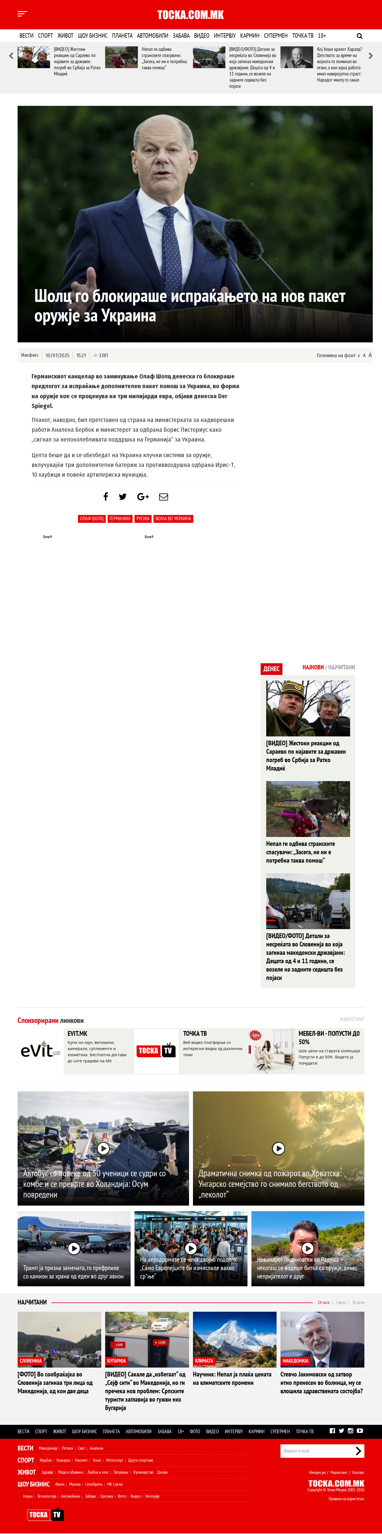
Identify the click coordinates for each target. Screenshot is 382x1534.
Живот (66, 35)
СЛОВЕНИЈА (31, 1361)
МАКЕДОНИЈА (295, 1361)
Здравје (47, 1472)
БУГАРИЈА (116, 1361)
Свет (81, 1448)
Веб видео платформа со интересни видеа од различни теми (212, 1048)
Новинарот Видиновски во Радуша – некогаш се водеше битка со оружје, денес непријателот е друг (307, 1268)
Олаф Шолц (92, 519)
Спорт (45, 35)
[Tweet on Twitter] (122, 497)
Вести (27, 35)
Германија (120, 519)
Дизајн (162, 1472)
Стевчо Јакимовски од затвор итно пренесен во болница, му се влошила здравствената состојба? (321, 1382)
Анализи (96, 1448)
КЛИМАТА (204, 1361)
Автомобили (152, 35)
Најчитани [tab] (341, 667)
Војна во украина (173, 519)
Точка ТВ (302, 35)
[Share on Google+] (143, 497)
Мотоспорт (114, 1460)
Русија (143, 519)
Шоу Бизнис (34, 1484)
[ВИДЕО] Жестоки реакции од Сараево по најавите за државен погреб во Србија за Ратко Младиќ (77, 61)
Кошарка (63, 1460)
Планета (122, 35)
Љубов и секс (98, 1472)
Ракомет (81, 1460)
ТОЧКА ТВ (195, 1034)
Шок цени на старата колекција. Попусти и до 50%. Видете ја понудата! (330, 1057)
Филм (59, 1484)
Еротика (106, 1496)
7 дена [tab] (341, 1302)
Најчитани (32, 1302)
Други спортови (140, 1460)
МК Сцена (114, 1484)
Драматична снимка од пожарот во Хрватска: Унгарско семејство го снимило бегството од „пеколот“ (270, 1184)
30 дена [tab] (358, 1302)
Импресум (317, 1472)
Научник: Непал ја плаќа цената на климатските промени (232, 1378)
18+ (322, 35)
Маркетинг (339, 1472)
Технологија (46, 1496)
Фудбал (46, 1460)
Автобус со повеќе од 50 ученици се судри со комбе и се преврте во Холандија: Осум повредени (94, 1184)
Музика (75, 1484)
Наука (27, 1496)
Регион (67, 1448)
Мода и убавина (70, 1472)
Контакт (358, 1472)
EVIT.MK (77, 1034)
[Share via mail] (163, 497)
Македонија (48, 1448)
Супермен (276, 35)
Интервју (225, 35)
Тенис (97, 1460)
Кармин (250, 35)
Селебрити (93, 1484)
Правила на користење (346, 1498)
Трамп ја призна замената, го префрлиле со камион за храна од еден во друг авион (73, 1272)
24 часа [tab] (323, 1302)
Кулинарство (143, 1472)
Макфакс (30, 355)
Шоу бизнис (93, 35)
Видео (201, 35)
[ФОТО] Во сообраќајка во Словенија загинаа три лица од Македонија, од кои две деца (55, 1382)
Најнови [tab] (313, 667)
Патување (121, 1472)
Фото (195, 1432)
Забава (181, 35)
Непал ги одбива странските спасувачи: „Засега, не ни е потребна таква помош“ (164, 58)
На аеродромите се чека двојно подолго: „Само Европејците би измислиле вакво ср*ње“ (188, 1268)
